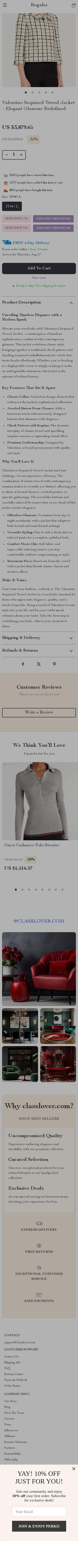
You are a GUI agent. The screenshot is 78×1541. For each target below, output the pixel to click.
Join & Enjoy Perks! (39, 1526)
